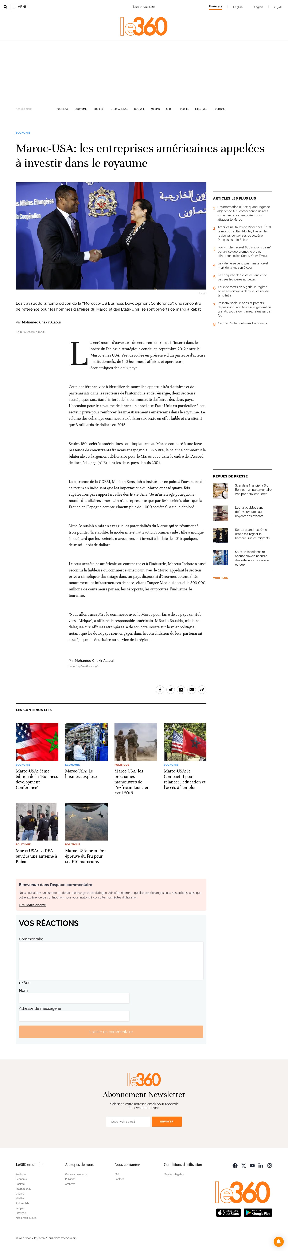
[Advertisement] (144, 72)
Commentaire (31, 939)
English (238, 7)
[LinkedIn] (261, 1165)
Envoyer (166, 1121)
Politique (63, 109)
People (184, 109)
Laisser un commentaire (111, 1032)
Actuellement (24, 108)
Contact (119, 1179)
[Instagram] (269, 1165)
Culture (139, 109)
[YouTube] (252, 1165)
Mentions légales (174, 1174)
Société (99, 109)
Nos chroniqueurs (26, 1217)
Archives (70, 1184)
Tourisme (219, 109)
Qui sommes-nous (76, 1174)
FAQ (116, 1174)
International (119, 109)
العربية (278, 7)
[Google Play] (258, 1212)
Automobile (22, 1203)
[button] (279, 1242)
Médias (155, 109)
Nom (23, 990)
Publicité (70, 1179)
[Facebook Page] (235, 1165)
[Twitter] (243, 1165)
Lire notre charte (32, 905)
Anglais (258, 7)
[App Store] (228, 1212)
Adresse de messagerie (40, 1008)
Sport (170, 109)
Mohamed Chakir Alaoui (41, 322)
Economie (81, 109)
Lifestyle (201, 109)
